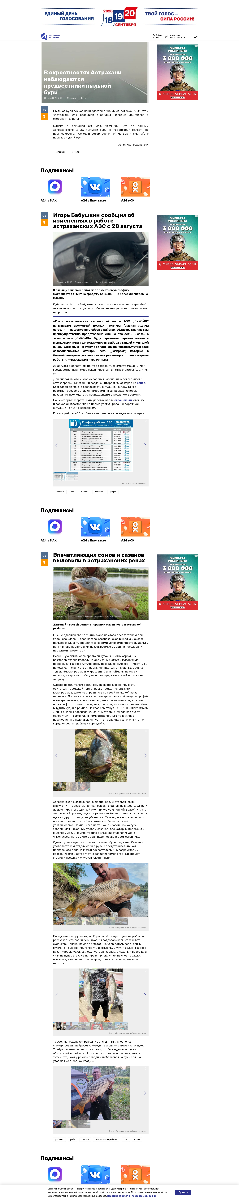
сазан (137, 1139)
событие (76, 152)
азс (72, 492)
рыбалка (59, 1139)
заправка (59, 492)
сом (125, 1139)
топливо (99, 492)
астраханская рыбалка (106, 1139)
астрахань (60, 152)
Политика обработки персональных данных (132, 1196)
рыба (72, 1139)
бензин (84, 492)
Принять (183, 1192)
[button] (145, 445)
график (113, 492)
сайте (141, 383)
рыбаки (85, 1139)
